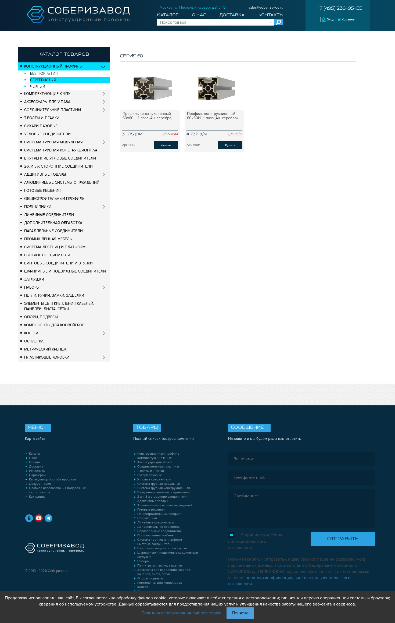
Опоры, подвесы (41, 317)
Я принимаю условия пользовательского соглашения (255, 541)
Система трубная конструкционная (60, 150)
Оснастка (34, 341)
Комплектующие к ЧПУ (47, 93)
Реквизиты (37, 471)
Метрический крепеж (45, 349)
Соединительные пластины (52, 110)
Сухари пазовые (41, 126)
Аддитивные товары (45, 174)
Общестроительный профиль (54, 198)
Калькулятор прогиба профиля (52, 479)
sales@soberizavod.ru (266, 7)
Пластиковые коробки (46, 357)
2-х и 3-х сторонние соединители (58, 166)
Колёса (31, 333)
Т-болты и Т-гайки (41, 118)
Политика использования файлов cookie (181, 613)
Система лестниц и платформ (54, 247)
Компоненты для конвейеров (54, 325)
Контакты (270, 15)
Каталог (167, 15)
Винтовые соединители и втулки (58, 263)
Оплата (34, 462)
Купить (166, 145)
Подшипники (37, 206)
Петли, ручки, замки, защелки (54, 295)
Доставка (232, 15)
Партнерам (37, 475)
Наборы (32, 287)
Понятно (240, 613)
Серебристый (43, 80)
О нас (199, 15)
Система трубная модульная (53, 142)
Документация (40, 484)
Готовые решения (42, 190)
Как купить (37, 497)
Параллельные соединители (53, 231)
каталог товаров (63, 54)
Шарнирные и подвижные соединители (65, 271)
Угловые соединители (47, 134)
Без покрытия (44, 73)
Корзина (348, 19)
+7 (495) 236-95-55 (339, 8)
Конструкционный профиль (53, 66)
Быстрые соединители (47, 255)
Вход (330, 19)
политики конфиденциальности (277, 577)
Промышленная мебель (48, 239)
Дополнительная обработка (53, 223)
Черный (37, 86)
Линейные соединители (49, 215)
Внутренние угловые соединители (60, 158)
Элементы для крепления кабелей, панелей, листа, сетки (59, 306)
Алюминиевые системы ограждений (61, 182)
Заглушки (34, 279)
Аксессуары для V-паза (47, 102)
